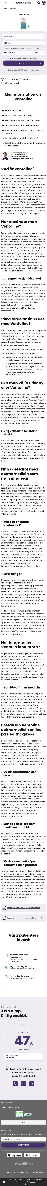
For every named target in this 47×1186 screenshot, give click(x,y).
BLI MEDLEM (23, 1145)
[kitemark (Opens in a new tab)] (19, 1114)
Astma (5, 8)
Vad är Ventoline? (13, 110)
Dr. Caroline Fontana (19, 155)
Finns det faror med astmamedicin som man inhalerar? (25, 131)
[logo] (23, 3)
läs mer (32, 1182)
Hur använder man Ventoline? (18, 115)
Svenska (23, 1122)
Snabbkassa (23, 63)
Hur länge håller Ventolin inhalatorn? (21, 138)
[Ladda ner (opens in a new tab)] (14, 1155)
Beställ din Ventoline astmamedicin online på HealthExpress (25, 144)
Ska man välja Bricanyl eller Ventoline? (22, 125)
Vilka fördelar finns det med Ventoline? (22, 120)
